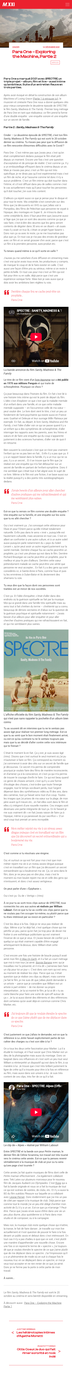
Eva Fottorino (47, 1346)
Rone (58, 1183)
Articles (55, 62)
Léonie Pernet (17, 1197)
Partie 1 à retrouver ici (45, 98)
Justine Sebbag (26, 1329)
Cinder (15, 47)
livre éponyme (43, 379)
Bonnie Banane (44, 962)
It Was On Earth (28, 959)
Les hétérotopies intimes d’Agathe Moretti (36, 1334)
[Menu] (67, 4)
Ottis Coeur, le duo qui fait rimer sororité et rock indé (36, 1353)
